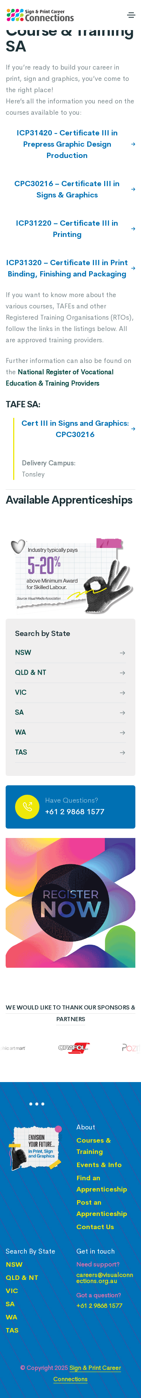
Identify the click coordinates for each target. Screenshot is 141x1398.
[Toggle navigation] (131, 15)
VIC (20, 692)
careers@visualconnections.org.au (104, 1278)
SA (19, 712)
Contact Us (95, 1227)
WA (20, 732)
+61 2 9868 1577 (75, 812)
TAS (21, 752)
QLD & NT (30, 672)
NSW (23, 652)
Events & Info (99, 1165)
